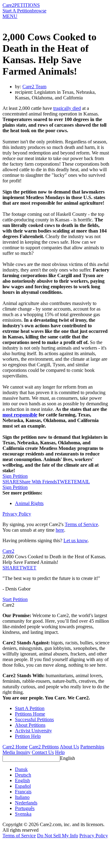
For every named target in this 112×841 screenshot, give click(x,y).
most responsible (19, 414)
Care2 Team (34, 86)
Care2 (8, 5)
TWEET (65, 481)
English (67, 758)
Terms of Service (81, 524)
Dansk (21, 769)
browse (39, 10)
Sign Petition (15, 476)
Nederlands (26, 802)
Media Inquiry (16, 752)
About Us (69, 746)
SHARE (10, 567)
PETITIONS (27, 5)
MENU (9, 16)
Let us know (75, 540)
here (60, 530)
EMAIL (82, 481)
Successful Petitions (34, 719)
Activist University (33, 730)
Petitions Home (30, 714)
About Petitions (30, 725)
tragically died (67, 108)
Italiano (22, 797)
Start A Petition (17, 10)
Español (23, 786)
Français (23, 791)
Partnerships (92, 746)
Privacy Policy (16, 513)
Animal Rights (29, 503)
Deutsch (23, 775)
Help (60, 752)
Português (25, 808)
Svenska (23, 814)
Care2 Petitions (44, 746)
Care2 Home (15, 746)
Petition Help (28, 736)
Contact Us (43, 752)
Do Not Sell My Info (57, 835)
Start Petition (15, 599)
